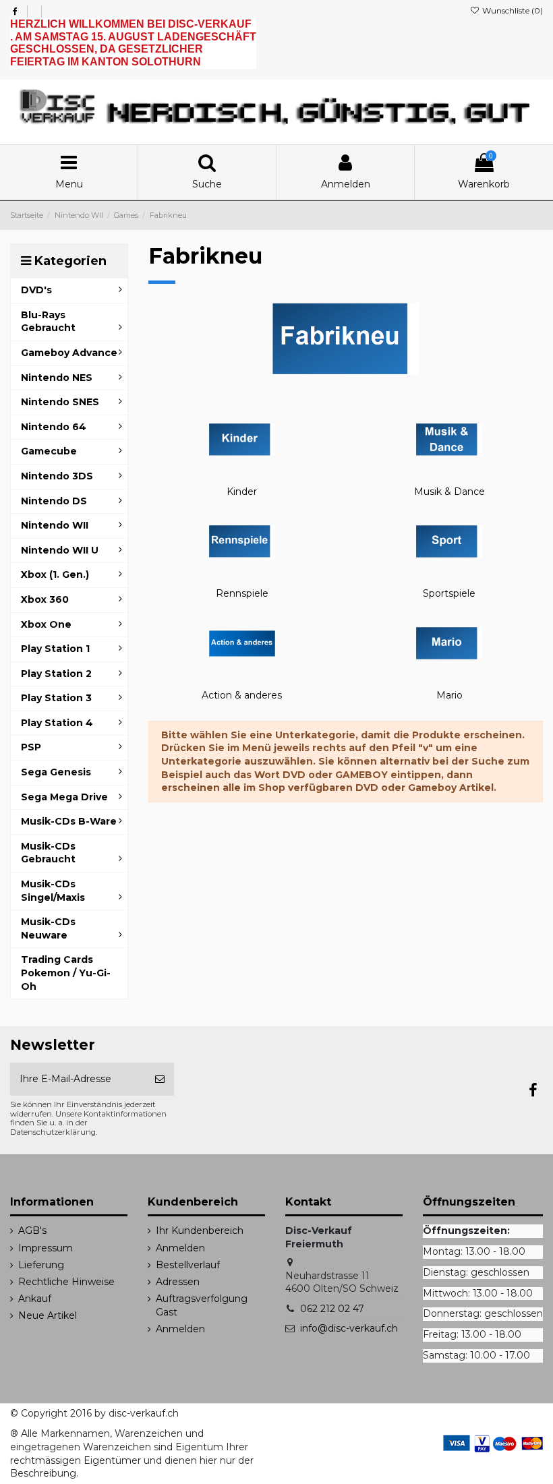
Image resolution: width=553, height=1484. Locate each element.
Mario (449, 695)
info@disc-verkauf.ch (349, 1328)
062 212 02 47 (332, 1309)
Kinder (242, 491)
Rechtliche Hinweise (66, 1282)
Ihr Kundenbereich (199, 1230)
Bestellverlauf (188, 1265)
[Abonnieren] (160, 1079)
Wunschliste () (511, 10)
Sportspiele (449, 593)
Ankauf (34, 1299)
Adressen (178, 1282)
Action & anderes (242, 695)
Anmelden (180, 1248)
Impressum (45, 1248)
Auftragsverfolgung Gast (202, 1305)
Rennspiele (242, 593)
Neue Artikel (47, 1315)
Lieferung (41, 1265)
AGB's (32, 1230)
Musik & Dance (449, 491)
